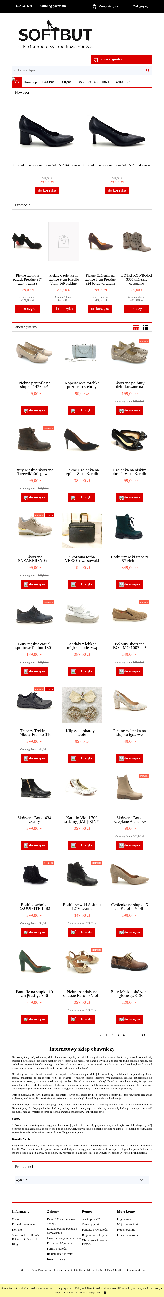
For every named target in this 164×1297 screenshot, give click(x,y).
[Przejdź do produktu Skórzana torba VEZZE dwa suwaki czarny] (82, 532)
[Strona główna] (55, 34)
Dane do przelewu (23, 1224)
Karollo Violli (21, 1139)
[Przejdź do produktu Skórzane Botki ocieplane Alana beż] (129, 793)
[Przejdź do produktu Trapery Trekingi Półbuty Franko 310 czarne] (34, 706)
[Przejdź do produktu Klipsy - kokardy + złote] (82, 706)
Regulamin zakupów (95, 1235)
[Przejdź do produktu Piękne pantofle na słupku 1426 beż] (34, 358)
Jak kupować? (91, 1219)
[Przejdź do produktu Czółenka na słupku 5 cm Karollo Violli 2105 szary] (129, 880)
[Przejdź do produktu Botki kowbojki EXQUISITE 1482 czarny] (34, 880)
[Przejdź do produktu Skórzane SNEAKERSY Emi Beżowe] (34, 532)
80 (143, 1035)
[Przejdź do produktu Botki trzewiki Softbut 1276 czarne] (82, 880)
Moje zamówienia (128, 1224)
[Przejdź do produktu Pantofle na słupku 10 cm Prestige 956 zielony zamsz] (34, 967)
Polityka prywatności (95, 1229)
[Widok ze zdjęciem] (136, 328)
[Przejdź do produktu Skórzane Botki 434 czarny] (34, 793)
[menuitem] (31, 82)
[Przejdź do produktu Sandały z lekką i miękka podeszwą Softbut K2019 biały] (82, 619)
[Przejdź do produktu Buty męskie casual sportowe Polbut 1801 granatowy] (34, 619)
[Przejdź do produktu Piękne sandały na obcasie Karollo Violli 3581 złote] (82, 967)
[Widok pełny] (145, 328)
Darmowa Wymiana (59, 1243)
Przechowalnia (126, 1229)
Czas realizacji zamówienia (64, 1238)
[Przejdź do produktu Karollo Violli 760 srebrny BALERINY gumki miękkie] (82, 793)
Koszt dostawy (56, 1259)
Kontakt (17, 1229)
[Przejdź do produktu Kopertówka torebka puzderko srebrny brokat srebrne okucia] (82, 358)
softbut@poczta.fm (53, 6)
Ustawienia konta (128, 1235)
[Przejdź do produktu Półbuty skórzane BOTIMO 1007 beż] (129, 619)
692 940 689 (24, 6)
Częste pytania (91, 1224)
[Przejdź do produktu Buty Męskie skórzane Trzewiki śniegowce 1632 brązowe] (34, 445)
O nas (15, 1219)
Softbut (16, 1118)
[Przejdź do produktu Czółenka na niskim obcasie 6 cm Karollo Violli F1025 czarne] (129, 445)
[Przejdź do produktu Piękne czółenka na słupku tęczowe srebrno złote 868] (129, 706)
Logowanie (124, 1219)
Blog (15, 1244)
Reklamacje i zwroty (60, 1253)
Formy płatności (57, 1248)
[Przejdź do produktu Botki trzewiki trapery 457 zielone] (129, 532)
